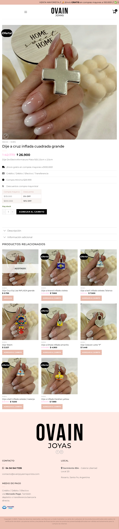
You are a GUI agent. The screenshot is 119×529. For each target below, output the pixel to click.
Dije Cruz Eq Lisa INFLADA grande (18, 290)
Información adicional (19, 237)
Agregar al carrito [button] (52, 298)
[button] (25, 12)
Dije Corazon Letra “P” (91, 345)
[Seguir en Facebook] (57, 452)
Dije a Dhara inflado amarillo (55, 345)
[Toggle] (4, 231)
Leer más (8, 298)
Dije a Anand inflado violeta (54, 290)
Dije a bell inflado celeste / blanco (96, 290)
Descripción (14, 230)
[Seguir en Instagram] (61, 452)
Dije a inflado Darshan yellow (55, 399)
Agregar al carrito (31, 211)
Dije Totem (7, 345)
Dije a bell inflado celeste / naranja (18, 399)
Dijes (13, 142)
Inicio (5, 142)
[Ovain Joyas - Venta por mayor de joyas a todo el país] (59, 12)
